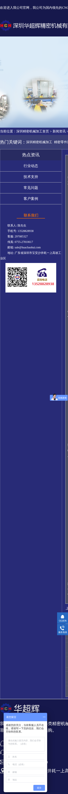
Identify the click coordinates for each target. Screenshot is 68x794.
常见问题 (31, 188)
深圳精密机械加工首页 (32, 131)
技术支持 (31, 177)
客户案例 (31, 199)
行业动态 (31, 166)
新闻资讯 (59, 131)
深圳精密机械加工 (39, 142)
